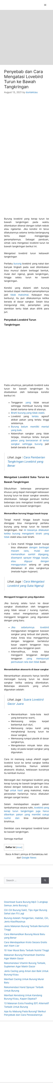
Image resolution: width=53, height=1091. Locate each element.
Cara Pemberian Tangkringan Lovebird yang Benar (26, 461)
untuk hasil (16, 790)
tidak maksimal (19, 294)
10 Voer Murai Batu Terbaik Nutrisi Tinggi (26, 950)
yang (28, 402)
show (19, 847)
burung (17, 263)
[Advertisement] (26, 37)
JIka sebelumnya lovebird (30, 627)
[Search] (45, 880)
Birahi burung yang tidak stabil (27, 412)
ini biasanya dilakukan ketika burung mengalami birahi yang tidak (26, 533)
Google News (29, 857)
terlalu (35, 416)
